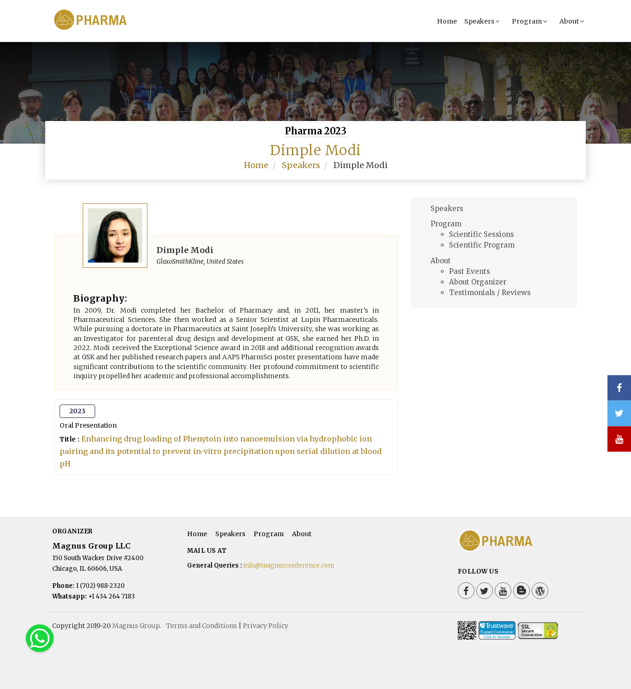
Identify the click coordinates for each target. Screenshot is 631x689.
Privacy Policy (265, 626)
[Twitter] (484, 590)
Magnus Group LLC (91, 545)
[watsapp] (40, 638)
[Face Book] (466, 590)
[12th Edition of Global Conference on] (106, 28)
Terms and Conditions (201, 626)
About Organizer (477, 282)
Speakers (479, 21)
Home (447, 21)
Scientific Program (482, 245)
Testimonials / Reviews (490, 292)
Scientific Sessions (481, 234)
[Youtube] (503, 590)
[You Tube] (619, 439)
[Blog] (521, 590)
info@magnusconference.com (288, 565)
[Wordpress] (540, 590)
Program (527, 21)
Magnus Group (135, 626)
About (569, 21)
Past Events (469, 271)
